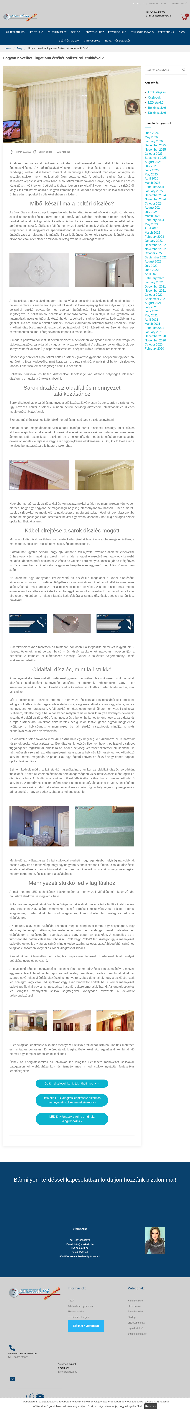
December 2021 (155, 286)
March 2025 (152, 182)
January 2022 (154, 282)
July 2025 (151, 166)
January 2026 (154, 141)
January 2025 (154, 191)
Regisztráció (179, 4)
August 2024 (153, 207)
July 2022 (151, 265)
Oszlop (131, 1317)
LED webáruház (136, 1322)
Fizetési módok (76, 1311)
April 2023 (151, 228)
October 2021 (154, 294)
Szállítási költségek (78, 1317)
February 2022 (154, 278)
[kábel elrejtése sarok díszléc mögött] (72, 623)
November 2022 (155, 249)
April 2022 (151, 273)
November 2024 (155, 199)
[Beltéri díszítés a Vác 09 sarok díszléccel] (105, 474)
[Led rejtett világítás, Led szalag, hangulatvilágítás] (28, 1020)
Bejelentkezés (157, 4)
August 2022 (153, 261)
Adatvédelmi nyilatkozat (81, 1306)
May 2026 (151, 137)
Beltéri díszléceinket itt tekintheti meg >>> (72, 1083)
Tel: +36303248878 (18, 1357)
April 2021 (151, 319)
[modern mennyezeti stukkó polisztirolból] (105, 269)
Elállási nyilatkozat (86, 1325)
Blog (20, 48)
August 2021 (153, 303)
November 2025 (155, 149)
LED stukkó (155, 102)
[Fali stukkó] (39, 826)
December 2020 (155, 336)
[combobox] (166, 70)
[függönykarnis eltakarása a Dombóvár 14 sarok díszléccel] (39, 474)
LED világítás (63, 152)
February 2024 (154, 220)
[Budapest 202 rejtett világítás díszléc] (115, 623)
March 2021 (152, 323)
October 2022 (154, 253)
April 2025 (151, 178)
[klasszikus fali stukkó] (39, 269)
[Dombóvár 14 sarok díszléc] (28, 623)
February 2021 (154, 327)
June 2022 (152, 269)
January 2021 (154, 332)
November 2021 (155, 290)
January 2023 (154, 240)
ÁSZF (71, 1300)
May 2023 (151, 224)
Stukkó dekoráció (137, 1333)
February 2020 (154, 348)
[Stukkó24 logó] (20, 17)
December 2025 (155, 145)
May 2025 (151, 174)
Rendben (150, 1406)
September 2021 (156, 298)
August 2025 (153, 162)
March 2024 (152, 215)
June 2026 (152, 133)
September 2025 (156, 157)
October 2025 (154, 153)
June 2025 (152, 170)
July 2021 (151, 307)
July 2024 (151, 211)
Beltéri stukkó (45, 152)
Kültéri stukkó (157, 112)
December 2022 (155, 245)
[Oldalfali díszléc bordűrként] (105, 826)
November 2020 (155, 340)
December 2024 (155, 195)
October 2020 (154, 344)
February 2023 (154, 236)
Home (8, 48)
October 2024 (154, 203)
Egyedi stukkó (135, 1328)
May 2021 (151, 315)
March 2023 (152, 232)
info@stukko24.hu (67, 1371)
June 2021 (152, 311)
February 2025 (154, 186)
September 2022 (156, 257)
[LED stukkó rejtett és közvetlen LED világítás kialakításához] (115, 1020)
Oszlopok (154, 97)
